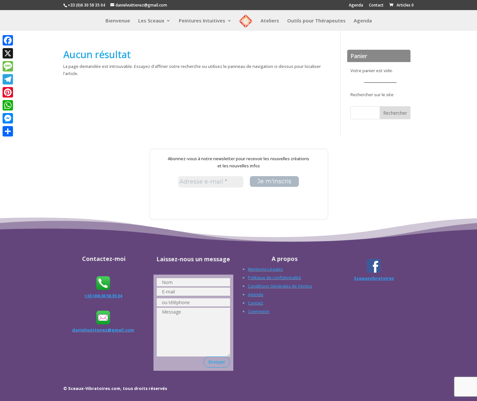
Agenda (356, 5)
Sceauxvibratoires (374, 278)
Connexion (258, 311)
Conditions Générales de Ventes (280, 286)
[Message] (7, 66)
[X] (7, 53)
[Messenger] (7, 118)
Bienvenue (117, 21)
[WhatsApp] (7, 105)
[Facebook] (7, 40)
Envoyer (216, 362)
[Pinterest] (7, 92)
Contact (376, 5)
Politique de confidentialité (274, 277)
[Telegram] (7, 79)
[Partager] (7, 131)
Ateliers (270, 21)
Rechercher (395, 113)
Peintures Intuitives (202, 21)
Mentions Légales (265, 269)
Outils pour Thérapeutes (316, 21)
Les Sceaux (151, 21)
